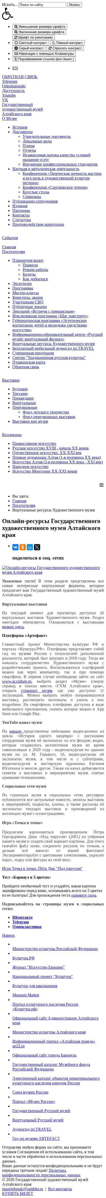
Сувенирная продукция (33, 353)
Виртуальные (24, 403)
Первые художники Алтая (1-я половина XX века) (56, 457)
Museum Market (25, 995)
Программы (22, 288)
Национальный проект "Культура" (42, 976)
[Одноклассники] (23, 547)
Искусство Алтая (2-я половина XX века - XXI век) (57, 462)
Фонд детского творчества (46, 412)
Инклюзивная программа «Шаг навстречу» (50, 316)
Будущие (20, 389)
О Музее (9, 118)
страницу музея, (37, 690)
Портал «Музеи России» (33, 1101)
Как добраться (35, 279)
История (19, 127)
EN (15, 68)
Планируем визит (27, 260)
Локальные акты (37, 141)
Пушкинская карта (28, 362)
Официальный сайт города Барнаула (44, 1055)
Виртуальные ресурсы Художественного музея (53, 343)
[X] (37, 547)
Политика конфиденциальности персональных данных (41, 1172)
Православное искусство (34, 443)
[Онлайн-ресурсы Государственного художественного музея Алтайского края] (53, 572)
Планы (29, 145)
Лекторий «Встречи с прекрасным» (43, 311)
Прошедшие (23, 398)
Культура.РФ (23, 958)
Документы (22, 132)
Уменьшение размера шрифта (41, 27)
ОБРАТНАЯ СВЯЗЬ (19, 77)
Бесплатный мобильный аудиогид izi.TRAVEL (53, 348)
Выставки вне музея (30, 421)
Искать (74, 5)
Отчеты (29, 150)
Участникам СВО (27, 302)
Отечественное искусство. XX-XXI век (47, 453)
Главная (9, 247)
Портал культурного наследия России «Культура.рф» (45, 1006)
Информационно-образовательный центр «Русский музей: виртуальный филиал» (57, 336)
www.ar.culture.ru (16, 681)
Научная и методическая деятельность (45, 169)
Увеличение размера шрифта (40, 32)
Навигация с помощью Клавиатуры (46, 54)
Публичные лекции (29, 306)
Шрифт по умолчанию (35, 37)
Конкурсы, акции (27, 297)
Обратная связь (25, 367)
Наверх (8, 935)
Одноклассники (26, 926)
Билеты (29, 274)
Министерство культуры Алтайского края (49, 1032)
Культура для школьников (34, 986)
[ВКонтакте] (15, 547)
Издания (19, 206)
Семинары (32, 196)
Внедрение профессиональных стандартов (60, 164)
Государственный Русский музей (41, 1111)
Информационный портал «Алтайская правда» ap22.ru (53, 1043)
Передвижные (24, 407)
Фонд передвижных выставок (49, 417)
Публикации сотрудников (35, 201)
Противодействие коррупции (38, 224)
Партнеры (21, 210)
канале (17, 731)
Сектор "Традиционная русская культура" (49, 357)
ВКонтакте (22, 917)
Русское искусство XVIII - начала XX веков (50, 448)
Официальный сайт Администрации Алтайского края (55, 1020)
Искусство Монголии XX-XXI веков (44, 471)
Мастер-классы (25, 293)
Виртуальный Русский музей (38, 1120)
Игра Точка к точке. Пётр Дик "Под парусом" (42, 868)
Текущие (20, 393)
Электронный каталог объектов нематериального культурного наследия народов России (56, 1080)
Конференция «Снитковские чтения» (55, 187)
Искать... (9, 4)
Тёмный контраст (69, 43)
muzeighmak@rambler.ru (22, 1189)
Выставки (11, 380)
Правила (30, 265)
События (10, 238)
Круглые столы (36, 192)
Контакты (21, 215)
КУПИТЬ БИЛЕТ (17, 1193)
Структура (21, 220)
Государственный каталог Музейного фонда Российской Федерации (51, 1066)
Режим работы (35, 269)
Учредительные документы (47, 136)
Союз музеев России (30, 1092)
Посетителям (13, 251)
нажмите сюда (83, 895)
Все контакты (60, 1189)
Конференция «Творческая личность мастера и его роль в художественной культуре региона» (62, 178)
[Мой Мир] (30, 547)
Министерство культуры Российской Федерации (55, 949)
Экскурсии (22, 283)
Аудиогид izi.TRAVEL (32, 1129)
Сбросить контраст (66, 48)
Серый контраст (30, 48)
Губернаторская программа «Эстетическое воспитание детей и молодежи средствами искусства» (49, 325)
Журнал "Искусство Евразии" (38, 967)
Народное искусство (30, 466)
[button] (53, 13)
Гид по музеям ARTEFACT (36, 1138)
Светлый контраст (32, 43)
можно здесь (13, 627)
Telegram (20, 922)
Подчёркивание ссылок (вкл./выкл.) (45, 59)
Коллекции (12, 435)
